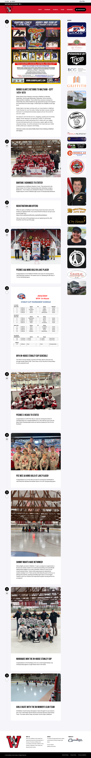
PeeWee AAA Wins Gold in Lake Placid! (32, 269)
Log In (7, 1)
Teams (62, 9)
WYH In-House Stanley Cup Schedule (32, 355)
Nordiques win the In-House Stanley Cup (34, 659)
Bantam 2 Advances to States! (29, 182)
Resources (70, 9)
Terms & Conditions (82, 755)
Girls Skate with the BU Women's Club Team (35, 707)
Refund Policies (65, 755)
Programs (47, 9)
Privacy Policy (73, 755)
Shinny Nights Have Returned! (29, 562)
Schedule (55, 9)
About (40, 9)
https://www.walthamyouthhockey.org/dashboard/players (31, 215)
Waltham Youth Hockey (11, 4)
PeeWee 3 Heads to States (27, 415)
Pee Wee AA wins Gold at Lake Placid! (32, 475)
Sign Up (13, 1)
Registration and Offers (27, 206)
